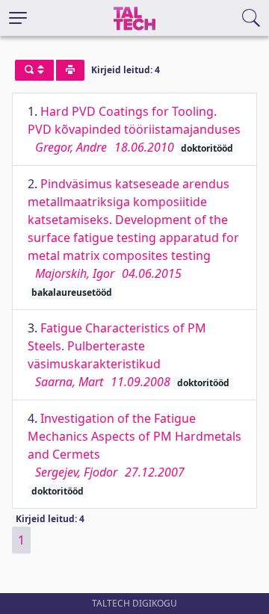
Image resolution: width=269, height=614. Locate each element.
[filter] (34, 70)
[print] (70, 70)
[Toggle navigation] (18, 18)
